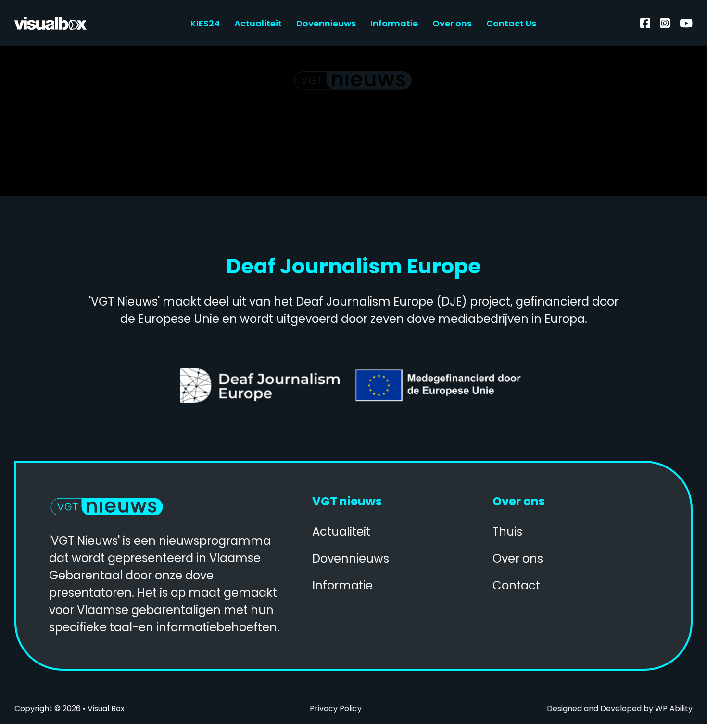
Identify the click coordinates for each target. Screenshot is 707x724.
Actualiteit (258, 23)
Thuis (507, 532)
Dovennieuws (326, 23)
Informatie (394, 23)
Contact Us (511, 23)
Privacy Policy (336, 708)
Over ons (452, 23)
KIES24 (205, 23)
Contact (516, 585)
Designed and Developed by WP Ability (620, 708)
